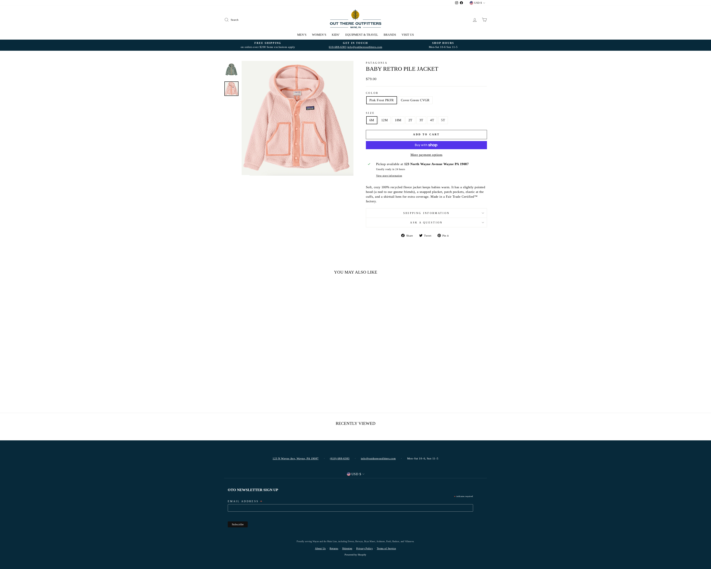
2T (410, 120)
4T (432, 120)
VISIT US (408, 34)
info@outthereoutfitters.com (364, 46)
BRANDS (390, 34)
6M (371, 120)
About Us (320, 548)
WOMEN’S (319, 34)
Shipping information (426, 213)
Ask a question (426, 222)
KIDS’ (336, 34)
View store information (389, 175)
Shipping (347, 548)
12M (384, 120)
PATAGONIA (377, 62)
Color (372, 92)
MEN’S (301, 34)
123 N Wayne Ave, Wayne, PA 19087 (295, 458)
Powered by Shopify (355, 554)
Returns (334, 548)
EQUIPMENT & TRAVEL (361, 34)
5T (443, 120)
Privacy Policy (364, 548)
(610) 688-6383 (339, 458)
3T (421, 120)
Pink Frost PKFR (381, 100)
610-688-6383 (337, 46)
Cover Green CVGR (415, 100)
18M (398, 120)
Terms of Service (386, 548)
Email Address (245, 502)
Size (370, 112)
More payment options (426, 155)
